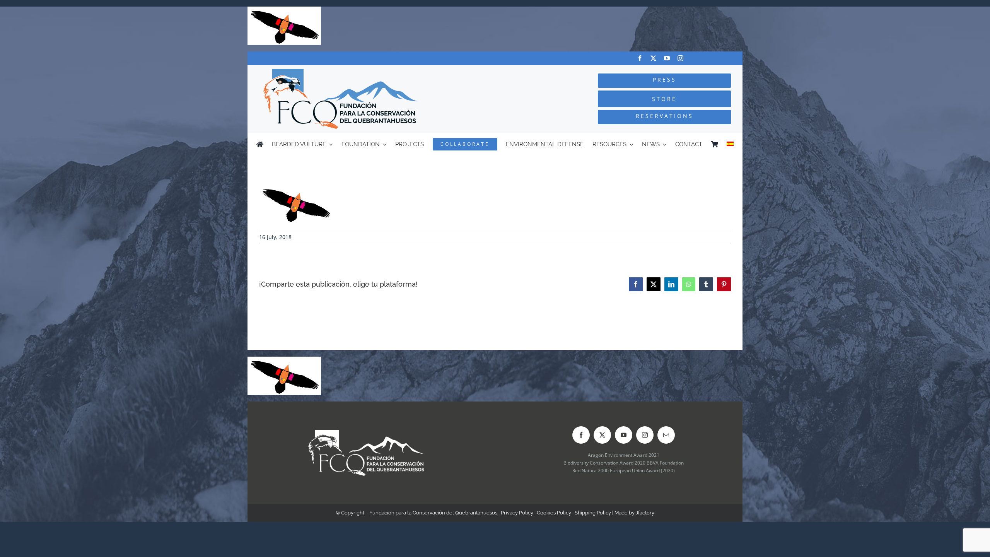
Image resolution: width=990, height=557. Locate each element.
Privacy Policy (517, 513)
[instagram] (680, 58)
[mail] (666, 435)
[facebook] (640, 58)
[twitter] (653, 58)
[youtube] (667, 58)
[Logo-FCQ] (340, 72)
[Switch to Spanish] (730, 144)
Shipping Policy (593, 513)
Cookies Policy (554, 513)
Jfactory (645, 513)
